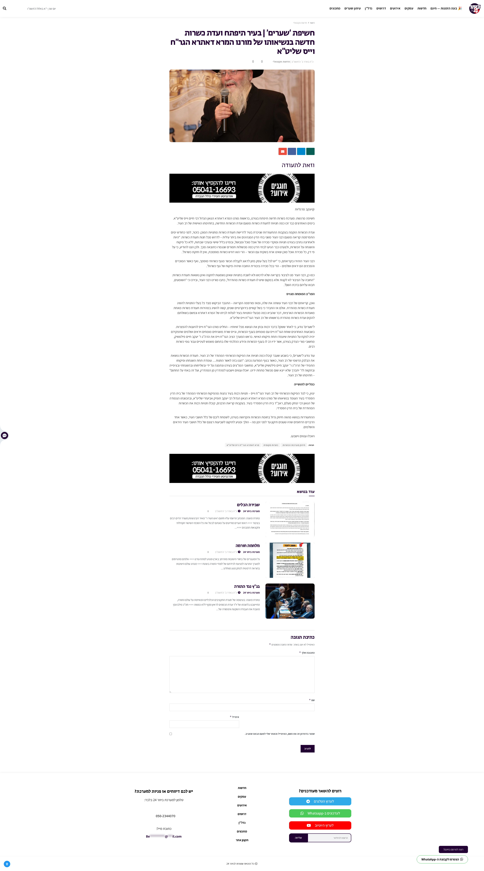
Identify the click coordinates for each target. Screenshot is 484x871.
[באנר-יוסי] (242, 188)
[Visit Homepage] (475, 8)
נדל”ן (368, 8)
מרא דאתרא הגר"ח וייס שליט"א (243, 445)
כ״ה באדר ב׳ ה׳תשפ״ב (302, 61)
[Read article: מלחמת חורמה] (290, 560)
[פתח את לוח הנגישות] (7, 864)
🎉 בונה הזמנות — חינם (446, 8)
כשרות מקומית (271, 445)
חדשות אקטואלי (300, 22)
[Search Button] (4, 8)
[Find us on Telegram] (13, 8)
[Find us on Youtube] (20, 8)
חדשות (421, 8)
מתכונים (335, 8)
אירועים (395, 8)
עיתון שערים (352, 8)
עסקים (409, 8)
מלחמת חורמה (248, 546)
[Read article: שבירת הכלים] (290, 519)
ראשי (312, 22)
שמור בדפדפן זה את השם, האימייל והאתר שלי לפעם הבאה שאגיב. (280, 733)
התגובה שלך (307, 652)
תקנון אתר (242, 840)
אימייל (234, 717)
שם (312, 700)
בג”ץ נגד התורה (247, 587)
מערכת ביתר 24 (251, 511)
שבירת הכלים (248, 505)
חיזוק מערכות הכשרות (294, 445)
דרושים (381, 8)
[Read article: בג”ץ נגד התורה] (290, 601)
